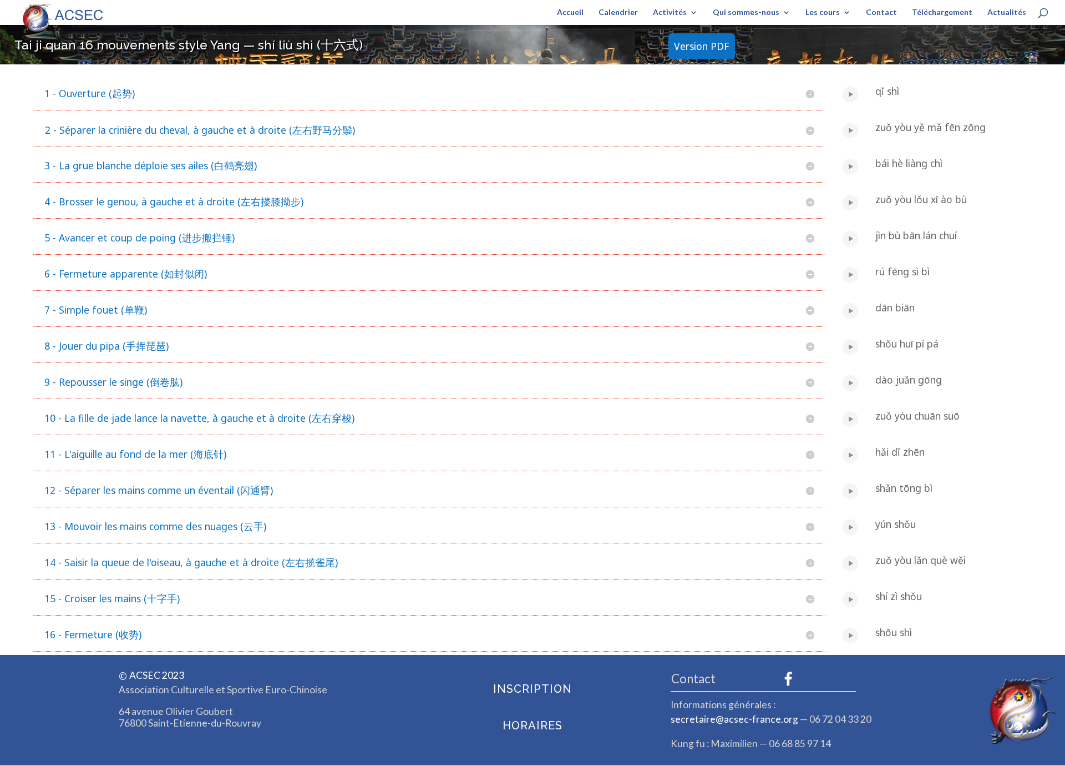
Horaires (532, 725)
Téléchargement (942, 12)
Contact (881, 12)
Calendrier (618, 12)
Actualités (1006, 12)
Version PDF (701, 46)
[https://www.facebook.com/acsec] (788, 678)
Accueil (570, 12)
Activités (670, 12)
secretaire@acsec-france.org (734, 719)
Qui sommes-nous (746, 12)
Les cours (822, 12)
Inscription (532, 689)
